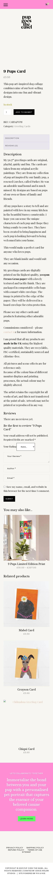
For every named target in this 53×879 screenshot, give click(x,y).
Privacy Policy (14, 848)
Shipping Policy (35, 848)
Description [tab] (12, 138)
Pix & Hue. (41, 873)
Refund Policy (16, 850)
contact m (9, 332)
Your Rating (10, 446)
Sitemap (26, 852)
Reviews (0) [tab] (11, 146)
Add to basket (24, 112)
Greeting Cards (22, 126)
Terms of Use (35, 850)
